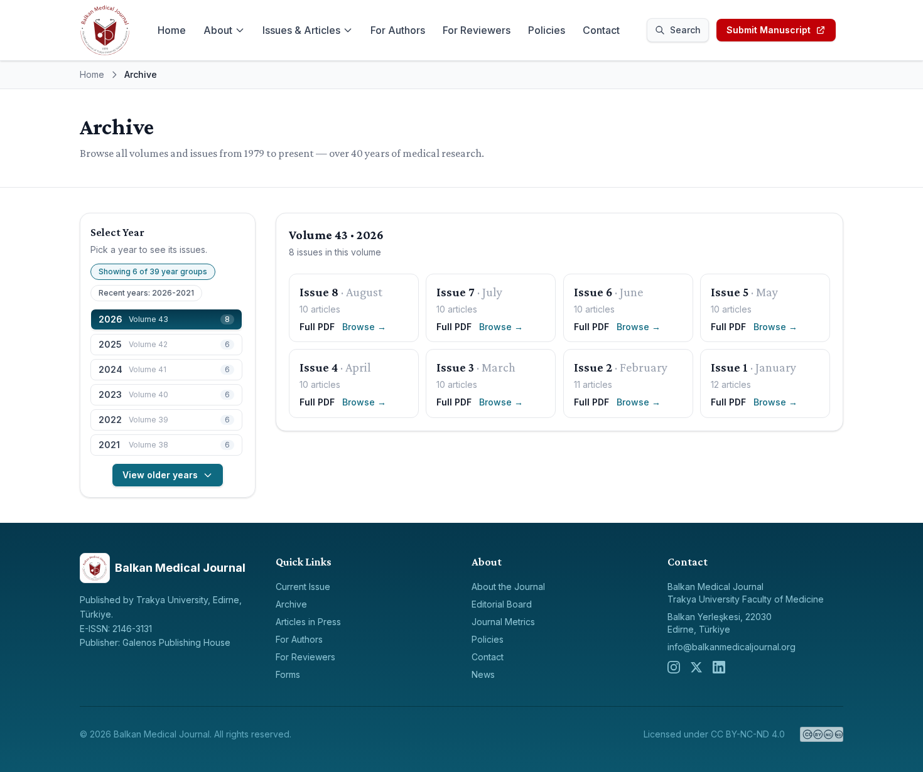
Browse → (364, 326)
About (217, 30)
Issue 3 (455, 367)
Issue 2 (593, 367)
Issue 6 (593, 292)
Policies (546, 30)
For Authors (397, 30)
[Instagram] (673, 667)
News (483, 674)
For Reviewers (476, 30)
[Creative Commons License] (821, 734)
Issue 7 (455, 292)
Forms (288, 674)
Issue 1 (729, 367)
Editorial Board (502, 604)
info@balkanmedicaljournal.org (731, 646)
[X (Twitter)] (696, 667)
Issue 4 (319, 367)
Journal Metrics (503, 621)
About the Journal (508, 586)
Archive (291, 604)
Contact (601, 30)
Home (172, 30)
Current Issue (303, 586)
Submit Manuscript (768, 29)
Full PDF (317, 326)
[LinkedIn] (719, 667)
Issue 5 (729, 292)
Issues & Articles (301, 30)
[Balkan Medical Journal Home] (105, 30)
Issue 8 (319, 292)
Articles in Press (308, 621)
